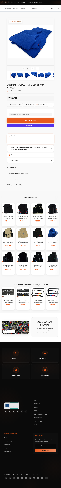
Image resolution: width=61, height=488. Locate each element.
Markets (36, 407)
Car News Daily (8, 441)
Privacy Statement (38, 417)
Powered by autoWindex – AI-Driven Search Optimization (26, 474)
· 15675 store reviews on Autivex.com (22, 179)
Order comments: (13, 111)
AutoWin (10, 474)
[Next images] (52, 75)
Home (1, 14)
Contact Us (37, 424)
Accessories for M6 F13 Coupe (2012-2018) (30, 284)
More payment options (30, 129)
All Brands (15, 8)
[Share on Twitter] (16, 184)
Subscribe (45, 450)
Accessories (22, 8)
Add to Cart (32, 120)
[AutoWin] (34, 8)
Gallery (36, 410)
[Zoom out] (23, 68)
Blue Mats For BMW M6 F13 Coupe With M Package (17, 14)
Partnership (37, 403)
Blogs (5, 437)
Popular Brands (7, 8)
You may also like (30, 197)
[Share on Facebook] (12, 184)
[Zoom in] (32, 68)
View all (30, 201)
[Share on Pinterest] (20, 184)
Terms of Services (38, 421)
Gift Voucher (7, 451)
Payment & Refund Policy (40, 414)
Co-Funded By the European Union (13, 400)
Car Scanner (7, 444)
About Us (36, 400)
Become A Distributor (9, 448)
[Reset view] (37, 68)
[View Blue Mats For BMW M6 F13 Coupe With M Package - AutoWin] (13, 75)
